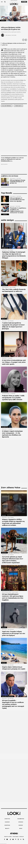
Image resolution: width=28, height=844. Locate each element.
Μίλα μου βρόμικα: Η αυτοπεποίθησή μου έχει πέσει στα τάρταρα (17, 199)
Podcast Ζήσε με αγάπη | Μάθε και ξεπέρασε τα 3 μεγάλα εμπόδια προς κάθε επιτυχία (13, 398)
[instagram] (7, 839)
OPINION (20, 822)
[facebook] (5, 839)
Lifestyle (4, 285)
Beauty (4, 318)
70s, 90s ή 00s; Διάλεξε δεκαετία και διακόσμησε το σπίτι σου (14, 290)
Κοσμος (4, 515)
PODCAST (21, 836)
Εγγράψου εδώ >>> (7, 161)
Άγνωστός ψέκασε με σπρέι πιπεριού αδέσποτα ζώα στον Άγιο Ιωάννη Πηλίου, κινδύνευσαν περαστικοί (12, 560)
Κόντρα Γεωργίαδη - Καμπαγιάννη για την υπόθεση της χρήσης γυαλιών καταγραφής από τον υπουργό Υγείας (13, 704)
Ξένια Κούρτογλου (6, 393)
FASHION (7, 822)
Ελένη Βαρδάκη (5, 287)
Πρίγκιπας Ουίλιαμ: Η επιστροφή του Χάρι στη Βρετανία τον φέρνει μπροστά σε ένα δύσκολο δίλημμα (14, 255)
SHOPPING (7, 825)
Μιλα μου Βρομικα (6, 105)
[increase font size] (26, 40)
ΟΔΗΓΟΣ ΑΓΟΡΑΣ (8, 836)
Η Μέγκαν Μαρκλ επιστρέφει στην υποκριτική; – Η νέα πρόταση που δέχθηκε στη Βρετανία (12, 434)
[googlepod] (21, 839)
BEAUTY (7, 828)
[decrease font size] (23, 40)
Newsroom (12, 206)
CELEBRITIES (20, 818)
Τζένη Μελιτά (8, 35)
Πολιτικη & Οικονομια (7, 696)
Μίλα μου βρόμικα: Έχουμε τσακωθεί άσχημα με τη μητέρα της (17, 181)
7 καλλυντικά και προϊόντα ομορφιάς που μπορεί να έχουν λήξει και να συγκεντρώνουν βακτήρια (13, 326)
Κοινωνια (4, 552)
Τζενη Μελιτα (18, 105)
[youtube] (13, 839)
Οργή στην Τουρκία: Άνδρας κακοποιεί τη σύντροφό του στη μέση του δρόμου (13, 633)
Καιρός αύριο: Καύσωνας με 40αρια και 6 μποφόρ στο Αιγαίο (13, 668)
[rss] (23, 839)
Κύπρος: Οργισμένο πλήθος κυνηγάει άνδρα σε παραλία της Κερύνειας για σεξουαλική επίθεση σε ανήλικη (13, 522)
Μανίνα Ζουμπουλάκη (6, 592)
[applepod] (18, 839)
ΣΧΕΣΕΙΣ (21, 825)
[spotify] (16, 839)
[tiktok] (10, 839)
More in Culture (6, 590)
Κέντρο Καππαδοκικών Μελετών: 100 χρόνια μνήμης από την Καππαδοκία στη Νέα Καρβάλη (12, 597)
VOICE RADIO (16, 836)
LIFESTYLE (7, 818)
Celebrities (5, 247)
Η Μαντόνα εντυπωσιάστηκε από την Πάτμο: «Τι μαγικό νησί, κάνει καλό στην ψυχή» (14, 362)
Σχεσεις (3, 20)
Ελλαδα (4, 662)
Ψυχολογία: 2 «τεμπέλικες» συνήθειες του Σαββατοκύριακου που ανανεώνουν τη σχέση (18, 210)
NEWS (20, 828)
